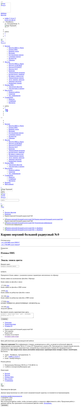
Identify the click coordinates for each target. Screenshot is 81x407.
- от (10, 242)
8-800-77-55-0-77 (10, 18)
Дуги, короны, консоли (16, 79)
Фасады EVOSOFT (15, 67)
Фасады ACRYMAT (15, 65)
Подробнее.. (48, 403)
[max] (6, 111)
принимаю (5, 405)
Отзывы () (8, 326)
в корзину (4, 319)
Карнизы (12, 71)
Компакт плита (14, 51)
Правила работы (14, 92)
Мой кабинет (9, 184)
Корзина (7, 182)
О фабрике (12, 101)
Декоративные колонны (17, 72)
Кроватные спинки (15, 83)
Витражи (12, 53)
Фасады (7, 62)
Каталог (7, 46)
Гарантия (12, 94)
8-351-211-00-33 (10, 20)
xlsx (8, 285)
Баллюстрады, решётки (16, 74)
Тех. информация (14, 95)
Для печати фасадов (15, 87)
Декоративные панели (16, 78)
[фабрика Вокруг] (4, 199)
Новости (12, 99)
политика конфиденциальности (11, 396)
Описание (8, 322)
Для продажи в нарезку (16, 88)
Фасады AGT (13, 69)
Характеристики (10, 324)
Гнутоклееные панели (16, 55)
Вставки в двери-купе (16, 76)
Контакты (12, 102)
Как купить (8, 90)
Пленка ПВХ (13, 49)
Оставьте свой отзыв (12, 336)
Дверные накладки (15, 81)
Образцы (12, 60)
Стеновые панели (15, 56)
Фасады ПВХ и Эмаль (16, 48)
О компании (9, 97)
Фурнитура (12, 58)
